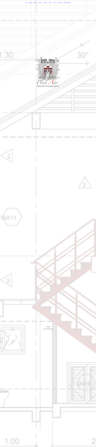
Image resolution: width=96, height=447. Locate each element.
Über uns (55, 2)
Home (26, 2)
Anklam (40, 2)
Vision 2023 (45, 2)
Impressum (60, 2)
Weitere (50, 2)
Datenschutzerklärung (67, 2)
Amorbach (35, 2)
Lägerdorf (30, 2)
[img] (48, 223)
